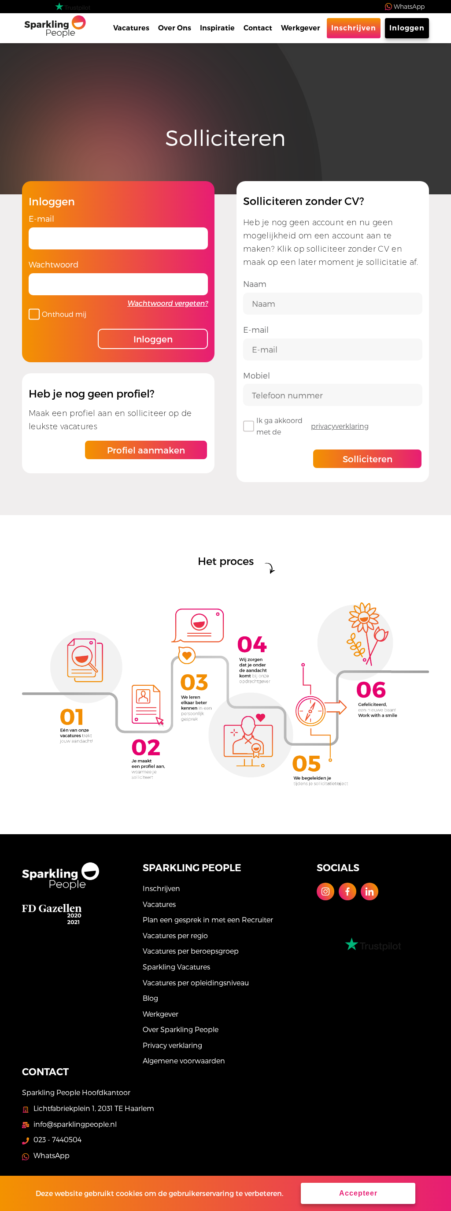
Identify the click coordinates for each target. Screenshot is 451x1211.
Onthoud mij (64, 314)
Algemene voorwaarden (184, 1060)
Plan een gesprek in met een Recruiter (208, 919)
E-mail (41, 218)
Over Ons (174, 28)
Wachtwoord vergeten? (167, 303)
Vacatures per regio (175, 935)
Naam (254, 283)
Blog (150, 998)
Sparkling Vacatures (176, 966)
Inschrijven (353, 28)
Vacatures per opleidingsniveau (196, 982)
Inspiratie (217, 28)
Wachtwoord (53, 264)
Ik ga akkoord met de (312, 426)
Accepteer (358, 1193)
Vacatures (131, 28)
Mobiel (256, 375)
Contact (258, 28)
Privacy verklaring (172, 1045)
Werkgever (300, 28)
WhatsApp (409, 6)
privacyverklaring (340, 426)
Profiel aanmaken (146, 450)
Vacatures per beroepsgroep (191, 951)
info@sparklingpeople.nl (75, 1124)
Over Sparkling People (180, 1029)
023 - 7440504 (57, 1139)
